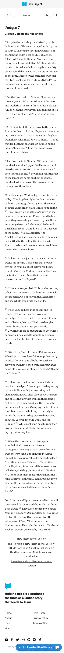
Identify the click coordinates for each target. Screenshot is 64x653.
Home (8, 612)
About (8, 617)
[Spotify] (34, 639)
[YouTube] (6, 639)
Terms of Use (40, 622)
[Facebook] (12, 639)
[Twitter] (17, 639)
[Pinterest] (29, 639)
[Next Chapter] (56, 15)
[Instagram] (23, 639)
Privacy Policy (40, 617)
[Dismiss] (18, 647)
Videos (8, 628)
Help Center (39, 612)
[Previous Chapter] (8, 15)
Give (7, 622)
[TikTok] (40, 639)
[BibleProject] (32, 4)
